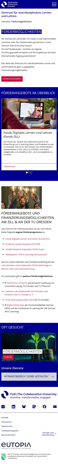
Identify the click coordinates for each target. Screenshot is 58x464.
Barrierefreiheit (8, 435)
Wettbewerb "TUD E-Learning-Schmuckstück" (27, 255)
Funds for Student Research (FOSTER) (23, 244)
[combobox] (29, 377)
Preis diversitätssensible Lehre (20, 300)
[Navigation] (54, 4)
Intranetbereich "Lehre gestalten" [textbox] (26, 376)
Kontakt (4, 418)
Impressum (6, 422)
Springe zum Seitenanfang (48, 434)
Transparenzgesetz (9, 431)
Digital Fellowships (15, 305)
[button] (27, 172)
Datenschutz (7, 426)
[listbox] (29, 137)
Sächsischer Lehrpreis (17, 283)
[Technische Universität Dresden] (9, 4)
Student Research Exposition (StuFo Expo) (25, 250)
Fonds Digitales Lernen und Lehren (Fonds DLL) (28, 239)
